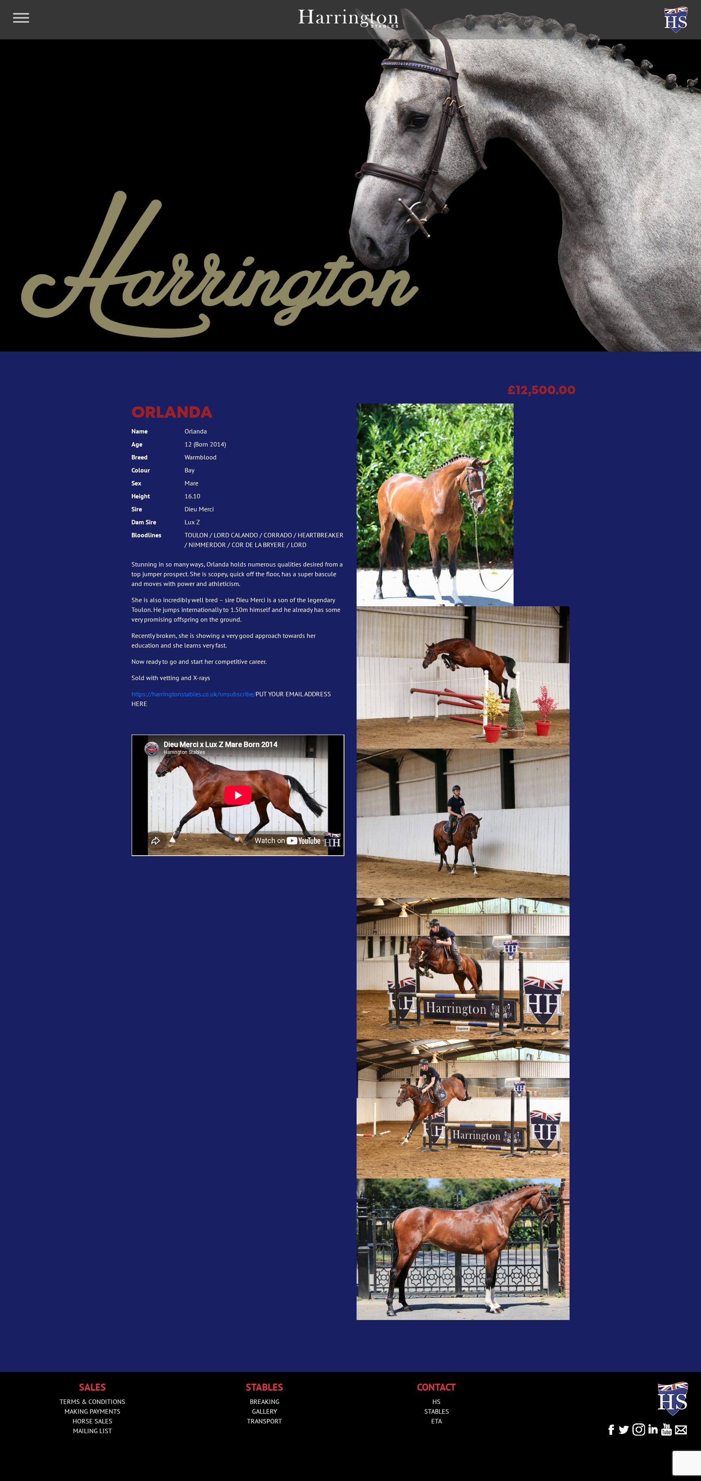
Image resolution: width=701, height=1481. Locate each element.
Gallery (264, 1411)
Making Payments (92, 1411)
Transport (264, 1421)
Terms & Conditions (92, 1401)
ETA (436, 1421)
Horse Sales (92, 1421)
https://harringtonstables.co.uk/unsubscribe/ (193, 694)
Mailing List (92, 1431)
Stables (436, 1411)
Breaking (265, 1401)
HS (436, 1401)
